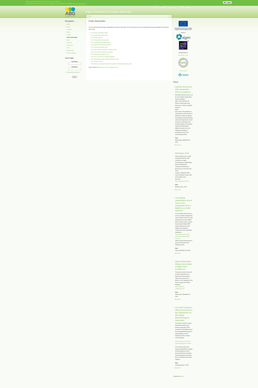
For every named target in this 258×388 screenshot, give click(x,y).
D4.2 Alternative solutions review (100, 54)
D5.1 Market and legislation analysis (101, 44)
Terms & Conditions (185, 7)
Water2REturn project (183, 55)
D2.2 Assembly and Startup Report (100, 42)
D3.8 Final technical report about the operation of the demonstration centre (111, 64)
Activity (69, 34)
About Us (69, 42)
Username (74, 61)
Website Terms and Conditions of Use (108, 67)
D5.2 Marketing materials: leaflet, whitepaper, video (105, 59)
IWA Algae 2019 (182, 153)
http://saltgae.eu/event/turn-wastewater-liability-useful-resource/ (182, 236)
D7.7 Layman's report (97, 61)
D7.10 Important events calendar (100, 40)
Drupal (182, 376)
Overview (69, 29)
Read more (178, 145)
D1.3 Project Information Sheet (99, 35)
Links (68, 40)
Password (75, 67)
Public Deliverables (72, 37)
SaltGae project (183, 70)
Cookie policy (172, 7)
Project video (70, 50)
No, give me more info (79, 3)
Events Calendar (71, 53)
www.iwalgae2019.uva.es (182, 181)
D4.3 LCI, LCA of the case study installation (103, 56)
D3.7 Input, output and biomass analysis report (104, 49)
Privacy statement (160, 7)
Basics (68, 32)
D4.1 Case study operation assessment (102, 52)
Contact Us (70, 45)
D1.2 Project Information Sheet (99, 33)
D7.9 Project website (96, 37)
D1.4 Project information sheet (99, 47)
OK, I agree (227, 2)
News (68, 27)
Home (68, 24)
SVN (68, 48)
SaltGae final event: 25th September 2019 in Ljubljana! (183, 89)
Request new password (73, 72)
